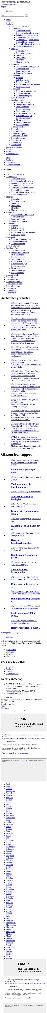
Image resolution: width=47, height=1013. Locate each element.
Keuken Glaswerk (18, 98)
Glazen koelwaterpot (19, 136)
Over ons (9, 22)
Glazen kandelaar (18, 138)
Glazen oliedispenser (19, 133)
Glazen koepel (16, 142)
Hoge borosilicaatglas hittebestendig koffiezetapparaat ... (25, 394)
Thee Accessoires (23, 62)
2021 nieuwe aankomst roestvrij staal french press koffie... (25, 328)
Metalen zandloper (23, 122)
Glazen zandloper (23, 102)
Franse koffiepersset (24, 73)
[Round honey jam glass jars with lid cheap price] (26, 550)
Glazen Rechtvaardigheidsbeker (28, 44)
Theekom (20, 55)
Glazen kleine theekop (25, 42)
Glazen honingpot (23, 93)
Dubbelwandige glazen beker (27, 33)
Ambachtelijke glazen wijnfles (28, 84)
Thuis (8, 19)
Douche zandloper (23, 109)
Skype (3, 706)
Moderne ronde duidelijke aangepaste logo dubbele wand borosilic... (26, 447)
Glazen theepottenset (24, 53)
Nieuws (9, 149)
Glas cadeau (16, 145)
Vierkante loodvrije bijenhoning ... (21, 485)
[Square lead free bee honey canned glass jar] (26, 479)
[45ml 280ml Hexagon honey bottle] (26, 492)
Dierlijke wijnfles (23, 87)
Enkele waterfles (22, 80)
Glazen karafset (17, 131)
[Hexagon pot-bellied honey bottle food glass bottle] (26, 535)
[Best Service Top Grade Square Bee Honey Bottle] (26, 506)
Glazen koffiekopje (23, 31)
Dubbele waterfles (23, 82)
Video (8, 151)
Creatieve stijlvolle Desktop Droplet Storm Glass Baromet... (25, 431)
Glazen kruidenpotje (24, 95)
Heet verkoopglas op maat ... (25, 627)
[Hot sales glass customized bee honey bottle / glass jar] (26, 623)
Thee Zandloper (22, 107)
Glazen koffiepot (22, 69)
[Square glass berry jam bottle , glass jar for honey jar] (26, 565)
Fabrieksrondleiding (14, 147)
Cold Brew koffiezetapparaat (27, 66)
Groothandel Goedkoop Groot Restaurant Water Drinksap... (23, 342)
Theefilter (20, 60)
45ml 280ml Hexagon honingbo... (22, 498)
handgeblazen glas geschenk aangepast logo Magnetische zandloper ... (22, 354)
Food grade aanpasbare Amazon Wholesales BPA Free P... (23, 313)
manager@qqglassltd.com (16, 693)
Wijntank (19, 78)
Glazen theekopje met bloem (27, 40)
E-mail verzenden (8, 704)
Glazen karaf (16, 129)
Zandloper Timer (17, 100)
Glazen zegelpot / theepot (26, 91)
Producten (10, 24)
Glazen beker (16, 28)
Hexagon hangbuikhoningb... (21, 541)
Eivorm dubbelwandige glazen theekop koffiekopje (23, 405)
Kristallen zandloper (24, 116)
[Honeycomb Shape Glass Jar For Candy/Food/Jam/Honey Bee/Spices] (26, 594)
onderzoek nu (6, 697)
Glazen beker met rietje (25, 37)
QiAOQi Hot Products (20, 26)
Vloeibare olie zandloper (25, 113)
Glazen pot (15, 89)
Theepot (14, 49)
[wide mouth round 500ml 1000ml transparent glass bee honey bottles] (26, 608)
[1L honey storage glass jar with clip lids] (26, 521)
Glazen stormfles (17, 127)
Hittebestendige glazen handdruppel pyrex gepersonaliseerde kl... (25, 379)
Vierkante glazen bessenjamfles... (19, 570)
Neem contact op (12, 154)
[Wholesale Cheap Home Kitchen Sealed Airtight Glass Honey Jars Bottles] (26, 465)
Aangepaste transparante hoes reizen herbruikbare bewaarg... (25, 418)
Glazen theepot (22, 51)
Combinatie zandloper (24, 111)
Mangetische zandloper (25, 104)
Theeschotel (21, 57)
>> (13, 632)
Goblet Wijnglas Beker (25, 46)
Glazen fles (15, 75)
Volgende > (7, 632)
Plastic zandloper (22, 120)
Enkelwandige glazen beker (27, 35)
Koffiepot (15, 64)
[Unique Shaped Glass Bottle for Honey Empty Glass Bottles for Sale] (26, 579)
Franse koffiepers (23, 71)
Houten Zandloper (23, 118)
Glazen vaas (16, 140)
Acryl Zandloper (22, 125)
